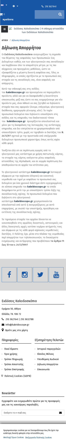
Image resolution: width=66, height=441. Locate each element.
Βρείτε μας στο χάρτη (16, 330)
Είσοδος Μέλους (45, 353)
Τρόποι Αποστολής (14, 364)
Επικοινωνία (43, 369)
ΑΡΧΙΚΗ (5, 40)
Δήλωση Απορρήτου (47, 364)
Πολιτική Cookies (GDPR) (17, 375)
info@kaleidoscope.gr (17, 324)
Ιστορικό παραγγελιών (49, 348)
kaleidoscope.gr (15, 92)
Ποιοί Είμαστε (11, 348)
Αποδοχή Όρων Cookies (13, 437)
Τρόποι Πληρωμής (13, 359)
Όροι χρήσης (10, 353)
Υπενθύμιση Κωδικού (48, 359)
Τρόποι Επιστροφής (14, 369)
